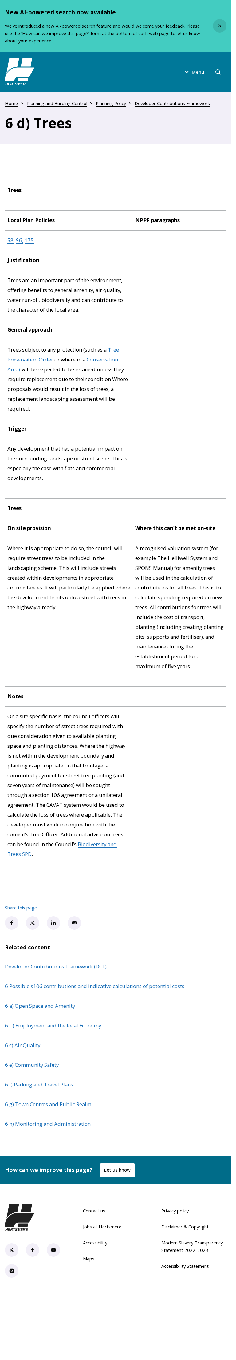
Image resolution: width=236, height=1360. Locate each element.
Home (11, 103)
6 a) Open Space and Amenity (40, 1005)
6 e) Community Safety (32, 1064)
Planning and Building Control (57, 103)
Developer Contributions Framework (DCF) (56, 966)
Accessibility (95, 1243)
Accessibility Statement (185, 1266)
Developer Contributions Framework (172, 103)
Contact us (94, 1211)
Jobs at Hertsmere (102, 1227)
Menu (198, 72)
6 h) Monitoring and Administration (48, 1123)
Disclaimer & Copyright (185, 1227)
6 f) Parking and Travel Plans (39, 1084)
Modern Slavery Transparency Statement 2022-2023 (192, 1246)
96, (19, 240)
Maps (88, 1259)
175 (29, 240)
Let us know (117, 1170)
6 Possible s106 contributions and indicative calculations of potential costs (94, 986)
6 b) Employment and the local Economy (53, 1025)
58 (10, 240)
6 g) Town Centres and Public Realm (48, 1104)
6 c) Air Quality (22, 1045)
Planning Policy (111, 103)
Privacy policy (175, 1211)
